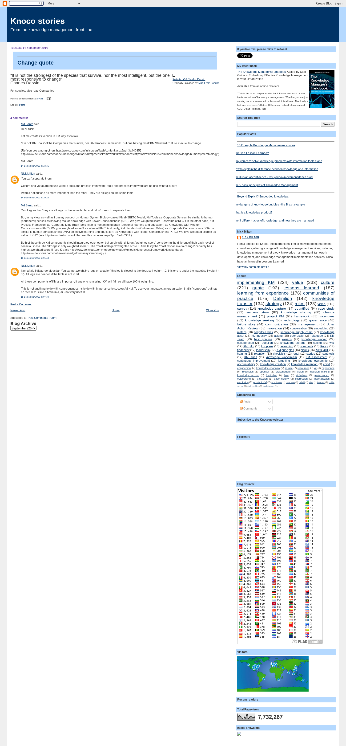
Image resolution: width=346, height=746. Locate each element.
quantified (302, 308)
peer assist (297, 335)
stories (310, 353)
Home (116, 310)
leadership (263, 350)
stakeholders (283, 371)
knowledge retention (304, 364)
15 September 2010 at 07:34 (35, 297)
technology (291, 320)
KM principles (285, 350)
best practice (263, 339)
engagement (244, 368)
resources (303, 368)
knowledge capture (271, 308)
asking (278, 335)
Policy (324, 346)
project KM (275, 316)
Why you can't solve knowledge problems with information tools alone (278, 161)
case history (281, 378)
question (267, 342)
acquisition (276, 382)
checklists (279, 353)
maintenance (321, 375)
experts (287, 339)
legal (296, 353)
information (301, 378)
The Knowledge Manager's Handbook (261, 71)
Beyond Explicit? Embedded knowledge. (263, 196)
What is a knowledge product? (253, 212)
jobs (311, 382)
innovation (274, 328)
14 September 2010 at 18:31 (35, 166)
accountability (246, 364)
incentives (327, 316)
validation (262, 378)
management (308, 324)
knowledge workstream (281, 357)
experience (328, 368)
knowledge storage (292, 342)
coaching (290, 382)
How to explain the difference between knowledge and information (276, 169)
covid (326, 364)
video (322, 304)
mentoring (243, 382)
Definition (282, 298)
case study (326, 308)
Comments (250, 408)
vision (300, 371)
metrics (241, 332)
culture (327, 282)
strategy (274, 303)
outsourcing (244, 378)
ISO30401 (321, 350)
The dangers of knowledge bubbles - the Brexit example (269, 204)
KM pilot (248, 346)
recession (247, 371)
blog (286, 375)
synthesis (328, 353)
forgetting (284, 360)
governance (318, 320)
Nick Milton (28, 173)
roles (300, 303)
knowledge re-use (248, 375)
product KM (259, 382)
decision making (320, 371)
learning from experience (263, 293)
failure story (246, 324)
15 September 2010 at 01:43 (35, 258)
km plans (267, 346)
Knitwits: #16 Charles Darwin (189, 79)
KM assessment (316, 357)
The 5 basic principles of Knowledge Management (266, 185)
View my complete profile (253, 266)
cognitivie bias (263, 332)
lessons (321, 382)
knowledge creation (273, 364)
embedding (321, 328)
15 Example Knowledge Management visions (266, 145)
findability (243, 350)
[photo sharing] (174, 75)
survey (242, 308)
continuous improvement (253, 360)
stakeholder (253, 386)
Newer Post (17, 310)
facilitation (271, 375)
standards (306, 346)
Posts (246, 401)
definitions (301, 375)
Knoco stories (37, 20)
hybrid (302, 382)
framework (302, 316)
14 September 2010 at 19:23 (35, 198)
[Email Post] (48, 98)
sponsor (264, 371)
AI (315, 368)
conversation (298, 328)
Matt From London (208, 83)
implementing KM (256, 282)
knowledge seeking (259, 320)
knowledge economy (268, 368)
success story (257, 312)
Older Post (212, 310)
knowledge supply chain (297, 332)
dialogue (317, 335)
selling (317, 342)
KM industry (259, 335)
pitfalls (305, 350)
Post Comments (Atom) (42, 317)
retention (260, 353)
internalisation (322, 378)
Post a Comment (21, 304)
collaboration (245, 342)
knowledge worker (314, 339)
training (242, 353)
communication (276, 324)
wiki (332, 342)
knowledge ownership (313, 360)
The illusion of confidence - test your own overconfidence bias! (273, 177)
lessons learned (301, 287)
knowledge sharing (296, 312)
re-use (289, 368)
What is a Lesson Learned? (251, 153)
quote (22, 104)
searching (287, 346)
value (297, 282)
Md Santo (27, 124)
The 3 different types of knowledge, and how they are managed (274, 220)
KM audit (250, 357)
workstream (268, 386)
